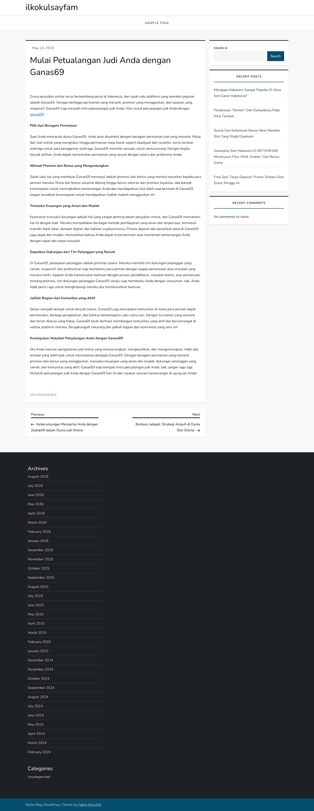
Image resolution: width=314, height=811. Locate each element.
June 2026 (36, 495)
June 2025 (36, 605)
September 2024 (41, 687)
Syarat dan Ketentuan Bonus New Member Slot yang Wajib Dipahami (247, 133)
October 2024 (39, 678)
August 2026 (38, 476)
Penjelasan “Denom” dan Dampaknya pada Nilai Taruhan (247, 113)
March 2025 (37, 632)
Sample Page (157, 23)
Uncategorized (43, 395)
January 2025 (38, 651)
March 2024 (37, 743)
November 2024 (40, 669)
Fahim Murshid (89, 804)
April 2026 (36, 513)
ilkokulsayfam (52, 7)
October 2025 (39, 568)
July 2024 (35, 706)
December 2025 (40, 550)
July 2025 (35, 596)
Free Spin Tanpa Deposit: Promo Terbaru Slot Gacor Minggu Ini (249, 180)
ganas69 (36, 114)
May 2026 (36, 504)
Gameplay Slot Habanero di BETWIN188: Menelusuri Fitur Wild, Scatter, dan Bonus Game (246, 156)
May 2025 (36, 614)
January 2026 (38, 541)
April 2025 (36, 623)
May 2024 (36, 724)
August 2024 (38, 697)
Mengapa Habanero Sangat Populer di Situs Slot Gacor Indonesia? (247, 93)
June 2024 (36, 715)
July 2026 (35, 485)
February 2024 (39, 752)
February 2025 (39, 642)
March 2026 (37, 522)
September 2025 (41, 577)
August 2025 (38, 586)
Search (220, 48)
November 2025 (40, 559)
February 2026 (39, 531)
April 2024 (36, 733)
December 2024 (40, 660)
